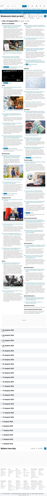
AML (31, 478)
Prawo (22, 8)
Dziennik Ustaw (18, 482)
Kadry (10, 8)
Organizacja (2, 482)
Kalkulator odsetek (26, 485)
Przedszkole (10, 482)
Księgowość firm (6, 198)
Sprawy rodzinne (18, 470)
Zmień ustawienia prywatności (16, 493)
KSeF (42, 8)
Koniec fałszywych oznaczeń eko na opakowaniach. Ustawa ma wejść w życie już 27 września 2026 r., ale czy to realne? (35, 26)
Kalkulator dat (25, 482)
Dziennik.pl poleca (29, 267)
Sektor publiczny (17, 8)
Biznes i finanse (26, 470)
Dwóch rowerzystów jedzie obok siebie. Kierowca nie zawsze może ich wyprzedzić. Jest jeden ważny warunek (35, 270)
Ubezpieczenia (10, 472)
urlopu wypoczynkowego (12, 148)
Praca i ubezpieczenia (27, 472)
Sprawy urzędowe (18, 473)
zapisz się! (43, 307)
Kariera (28, 493)
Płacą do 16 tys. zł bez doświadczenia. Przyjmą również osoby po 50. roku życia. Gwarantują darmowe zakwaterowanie (34, 256)
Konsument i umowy (19, 472)
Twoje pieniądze (26, 8)
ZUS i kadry (2, 473)
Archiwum (40, 483)
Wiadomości (40, 470)
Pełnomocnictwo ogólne (32, 64)
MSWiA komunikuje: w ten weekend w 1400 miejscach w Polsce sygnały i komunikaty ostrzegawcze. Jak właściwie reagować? (34, 139)
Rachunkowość (3, 471)
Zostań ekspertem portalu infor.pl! (33, 309)
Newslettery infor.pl (29, 305)
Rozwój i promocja (3, 485)
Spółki (24, 471)
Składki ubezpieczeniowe (34, 484)
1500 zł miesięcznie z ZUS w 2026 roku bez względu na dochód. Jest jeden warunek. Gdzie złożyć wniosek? (35, 202)
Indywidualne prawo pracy (12, 470)
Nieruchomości (34, 8)
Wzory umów (40, 485)
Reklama (36, 493)
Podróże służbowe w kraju (35, 482)
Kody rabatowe (41, 484)
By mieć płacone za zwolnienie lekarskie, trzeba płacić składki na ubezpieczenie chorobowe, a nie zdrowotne (12, 114)
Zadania (2, 484)
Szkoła (9, 483)
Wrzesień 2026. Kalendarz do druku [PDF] (33, 102)
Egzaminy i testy (10, 485)
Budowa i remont (41, 473)
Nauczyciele (10, 484)
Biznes (13, 8)
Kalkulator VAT (26, 484)
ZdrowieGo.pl (41, 482)
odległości (32, 212)
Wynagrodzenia (10, 471)
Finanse (40, 472)
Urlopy (9, 473)
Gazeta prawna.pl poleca (30, 218)
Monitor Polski (18, 483)
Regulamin (24, 493)
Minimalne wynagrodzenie (35, 483)
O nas (2, 493)
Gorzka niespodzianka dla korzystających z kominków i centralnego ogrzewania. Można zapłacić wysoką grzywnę (35, 246)
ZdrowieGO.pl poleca (29, 296)
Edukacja (38, 8)
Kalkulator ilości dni (26, 483)
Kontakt (33, 493)
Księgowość (6, 8)
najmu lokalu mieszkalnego (12, 193)
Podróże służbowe (33, 485)
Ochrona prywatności (7, 493)
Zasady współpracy (36, 313)
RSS (30, 493)
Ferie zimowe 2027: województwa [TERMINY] (34, 70)
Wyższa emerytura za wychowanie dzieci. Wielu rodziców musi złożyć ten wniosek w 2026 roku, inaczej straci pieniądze (34, 231)
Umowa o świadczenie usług (36, 157)
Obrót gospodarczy (3, 472)
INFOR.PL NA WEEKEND (8, 23)
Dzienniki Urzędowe (19, 484)
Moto (30, 8)
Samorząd (26, 109)
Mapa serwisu (41, 493)
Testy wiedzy (10, 490)
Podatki (2, 470)
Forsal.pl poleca (28, 243)
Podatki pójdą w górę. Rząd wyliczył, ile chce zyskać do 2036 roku (13, 221)
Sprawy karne (18, 471)
